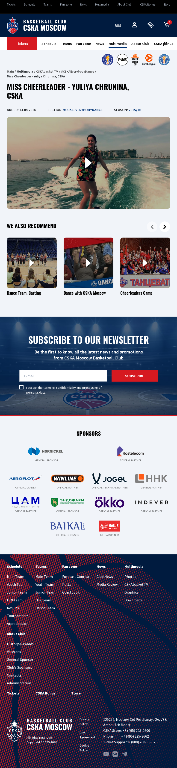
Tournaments (18, 615)
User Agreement (87, 734)
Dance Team (45, 608)
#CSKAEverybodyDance (77, 71)
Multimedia (102, 4)
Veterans (14, 651)
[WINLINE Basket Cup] (135, 60)
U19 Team (15, 600)
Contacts (14, 675)
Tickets (11, 4)
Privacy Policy (85, 721)
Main (10, 71)
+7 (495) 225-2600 (136, 730)
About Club (125, 4)
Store (167, 4)
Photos (130, 576)
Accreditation (17, 623)
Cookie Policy (84, 747)
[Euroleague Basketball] (149, 60)
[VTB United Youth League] (164, 60)
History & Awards (20, 643)
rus (118, 25)
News (83, 4)
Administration (19, 683)
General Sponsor (20, 659)
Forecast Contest (76, 576)
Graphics (131, 592)
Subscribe (134, 376)
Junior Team (17, 592)
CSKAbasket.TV (47, 71)
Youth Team (16, 584)
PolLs (66, 584)
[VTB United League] (107, 60)
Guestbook (71, 592)
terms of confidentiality (59, 387)
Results (13, 608)
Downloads (133, 600)
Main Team (15, 576)
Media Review (107, 584)
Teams (48, 4)
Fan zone (66, 4)
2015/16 (135, 109)
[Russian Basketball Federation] (122, 60)
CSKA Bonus (147, 4)
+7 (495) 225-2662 (135, 736)
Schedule (29, 4)
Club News (105, 576)
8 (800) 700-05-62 (141, 742)
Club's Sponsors (19, 667)
